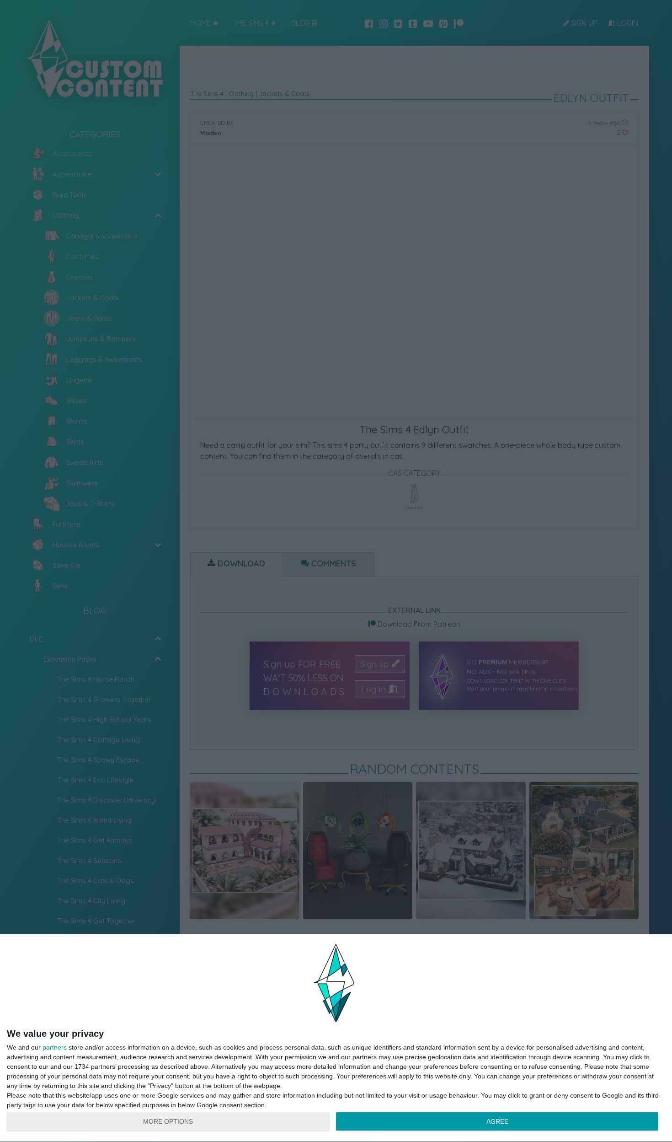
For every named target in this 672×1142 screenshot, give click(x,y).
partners (55, 1047)
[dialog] (336, 1038)
